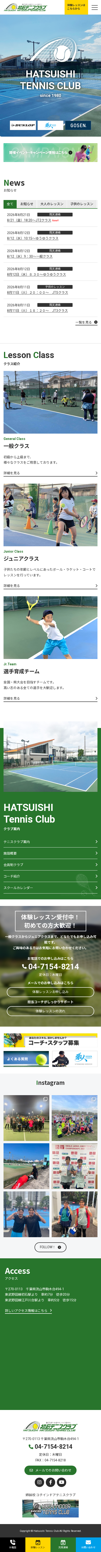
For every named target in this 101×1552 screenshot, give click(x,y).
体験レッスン (38, 1547)
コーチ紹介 (12, 876)
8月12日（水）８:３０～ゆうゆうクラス (36, 274)
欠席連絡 (63, 1547)
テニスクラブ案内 (17, 842)
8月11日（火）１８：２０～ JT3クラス (37, 310)
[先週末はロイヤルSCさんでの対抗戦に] (26, 1118)
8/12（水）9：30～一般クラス (30, 256)
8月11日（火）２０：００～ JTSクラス (37, 292)
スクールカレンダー (18, 888)
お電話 (12, 1547)
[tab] (10, 204)
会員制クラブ (13, 865)
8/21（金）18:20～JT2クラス (29, 220)
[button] (76, 7)
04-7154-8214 (53, 966)
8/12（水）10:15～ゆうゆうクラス (32, 238)
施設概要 (10, 853)
